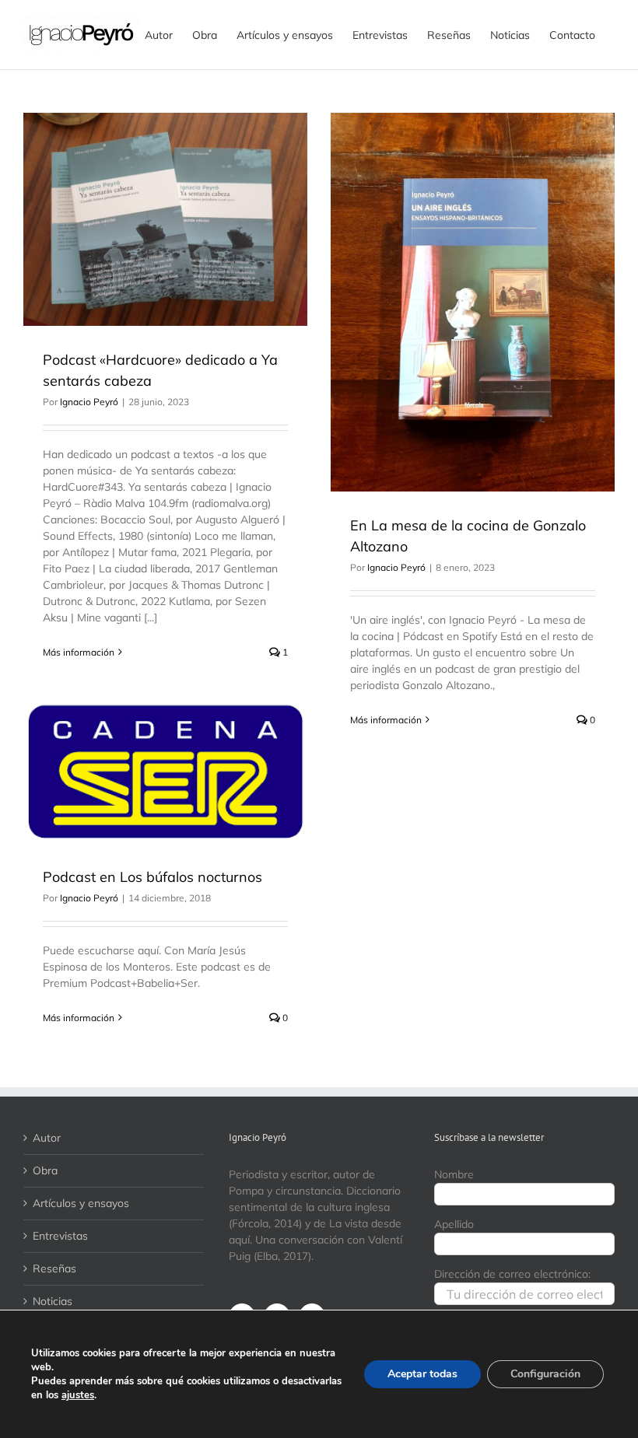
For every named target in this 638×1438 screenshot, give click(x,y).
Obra (45, 1170)
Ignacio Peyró (89, 402)
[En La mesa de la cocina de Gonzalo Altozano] (473, 302)
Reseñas (54, 1268)
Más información (78, 652)
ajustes (77, 1395)
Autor (47, 1138)
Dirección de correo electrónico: (512, 1274)
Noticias (52, 1301)
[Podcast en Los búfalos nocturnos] (165, 772)
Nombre (454, 1174)
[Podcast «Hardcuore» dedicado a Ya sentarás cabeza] (165, 219)
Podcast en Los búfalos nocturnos (152, 877)
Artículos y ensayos (81, 1203)
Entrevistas (60, 1236)
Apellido (454, 1224)
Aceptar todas (422, 1373)
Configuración (545, 1373)
